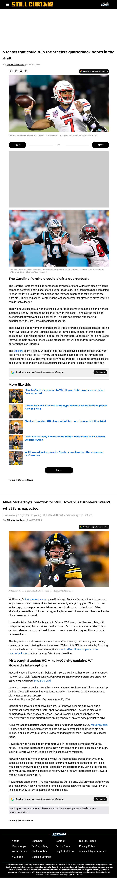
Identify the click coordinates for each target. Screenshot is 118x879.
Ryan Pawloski (15, 64)
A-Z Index (17, 856)
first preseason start (35, 599)
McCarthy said (42, 680)
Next (100, 144)
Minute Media (18, 864)
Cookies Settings (41, 856)
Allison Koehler (16, 520)
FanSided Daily (40, 846)
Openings (37, 840)
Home (12, 480)
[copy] (26, 71)
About (15, 840)
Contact (60, 840)
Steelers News (25, 480)
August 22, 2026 (61, 699)
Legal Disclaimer (65, 851)
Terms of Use (19, 851)
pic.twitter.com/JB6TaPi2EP (25, 695)
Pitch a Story (63, 846)
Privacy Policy (87, 846)
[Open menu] (7, 4)
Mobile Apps (19, 846)
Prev (17, 144)
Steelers (18, 350)
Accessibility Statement (92, 851)
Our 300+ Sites (87, 840)
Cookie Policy (39, 851)
